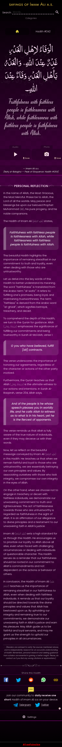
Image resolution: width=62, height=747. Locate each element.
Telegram (25, 705)
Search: (7, 12)
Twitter (45, 705)
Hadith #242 (43, 31)
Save (27, 158)
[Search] (57, 12)
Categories (31, 18)
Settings (29, 717)
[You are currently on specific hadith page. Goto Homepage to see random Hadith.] (17, 31)
